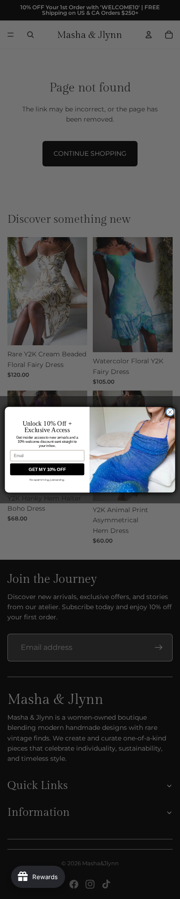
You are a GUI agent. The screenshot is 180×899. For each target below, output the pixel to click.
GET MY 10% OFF (47, 469)
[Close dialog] (170, 412)
